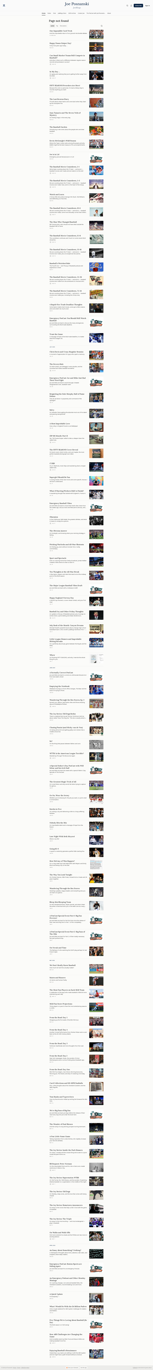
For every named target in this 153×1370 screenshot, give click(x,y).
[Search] (127, 5)
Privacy (14, 1367)
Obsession (54, 517)
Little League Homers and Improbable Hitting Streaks (65, 640)
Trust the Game (56, 334)
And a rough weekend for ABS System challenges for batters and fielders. (68, 1310)
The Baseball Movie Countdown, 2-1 (64, 167)
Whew (52, 655)
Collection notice (25, 1367)
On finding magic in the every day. (60, 117)
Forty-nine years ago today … (58, 45)
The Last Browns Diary (59, 99)
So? (51, 741)
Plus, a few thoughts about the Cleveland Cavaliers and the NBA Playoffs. (67, 1086)
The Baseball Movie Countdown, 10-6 (65, 208)
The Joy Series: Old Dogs (60, 1191)
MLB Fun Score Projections (61, 1004)
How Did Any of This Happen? (62, 861)
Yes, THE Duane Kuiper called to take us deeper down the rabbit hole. (67, 439)
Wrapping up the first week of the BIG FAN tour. (64, 1020)
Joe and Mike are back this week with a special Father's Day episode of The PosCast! (68, 771)
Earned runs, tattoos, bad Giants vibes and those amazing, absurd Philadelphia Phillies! (67, 703)
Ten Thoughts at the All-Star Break (64, 572)
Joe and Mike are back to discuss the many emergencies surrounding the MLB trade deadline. (67, 324)
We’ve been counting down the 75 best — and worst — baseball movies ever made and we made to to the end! (66, 170)
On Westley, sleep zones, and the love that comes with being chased (68, 1195)
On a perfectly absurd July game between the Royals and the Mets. (68, 644)
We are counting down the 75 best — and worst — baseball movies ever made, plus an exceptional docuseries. (68, 253)
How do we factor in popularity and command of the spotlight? (66, 399)
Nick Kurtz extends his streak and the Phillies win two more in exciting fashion (68, 1236)
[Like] (51, 161)
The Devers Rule (56, 364)
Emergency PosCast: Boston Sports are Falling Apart (66, 1265)
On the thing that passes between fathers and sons (65, 743)
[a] (96, 158)
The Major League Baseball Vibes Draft (66, 585)
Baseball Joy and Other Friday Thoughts (66, 611)
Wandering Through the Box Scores (65, 888)
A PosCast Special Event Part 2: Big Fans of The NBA (67, 933)
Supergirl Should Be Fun (60, 477)
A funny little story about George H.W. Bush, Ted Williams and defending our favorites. (67, 197)
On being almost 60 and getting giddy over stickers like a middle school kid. (67, 731)
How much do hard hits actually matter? (62, 968)
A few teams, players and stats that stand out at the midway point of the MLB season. (68, 575)
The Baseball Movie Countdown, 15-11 (65, 236)
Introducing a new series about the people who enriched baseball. (67, 130)
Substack (135, 1367)
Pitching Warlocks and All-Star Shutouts (67, 544)
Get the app (83, 1367)
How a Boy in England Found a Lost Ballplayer (64, 426)
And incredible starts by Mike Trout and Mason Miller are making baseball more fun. (67, 1340)
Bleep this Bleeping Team (60, 902)
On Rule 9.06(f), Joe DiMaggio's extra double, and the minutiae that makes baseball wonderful (66, 367)
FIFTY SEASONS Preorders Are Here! (65, 85)
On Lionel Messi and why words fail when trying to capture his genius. (68, 785)
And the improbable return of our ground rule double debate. (68, 33)
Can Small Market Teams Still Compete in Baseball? (67, 56)
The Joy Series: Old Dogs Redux (63, 714)
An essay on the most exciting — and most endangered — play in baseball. (67, 1222)
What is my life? (54, 839)
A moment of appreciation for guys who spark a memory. (67, 354)
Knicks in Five (56, 809)
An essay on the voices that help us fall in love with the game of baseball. (68, 1208)
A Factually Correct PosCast (61, 673)
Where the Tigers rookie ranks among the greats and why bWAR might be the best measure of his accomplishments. (67, 144)
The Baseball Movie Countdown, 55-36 (66, 277)
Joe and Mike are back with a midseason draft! (64, 588)
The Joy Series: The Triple (61, 1219)
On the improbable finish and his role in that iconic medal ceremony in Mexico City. (67, 1167)
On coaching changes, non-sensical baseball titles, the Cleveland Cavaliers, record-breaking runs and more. (66, 1283)
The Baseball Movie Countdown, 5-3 (65, 181)
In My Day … (55, 72)
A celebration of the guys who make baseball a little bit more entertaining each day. (68, 993)
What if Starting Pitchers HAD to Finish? (67, 491)
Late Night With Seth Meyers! (62, 836)
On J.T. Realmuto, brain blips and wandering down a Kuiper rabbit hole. (68, 466)
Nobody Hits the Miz (58, 823)
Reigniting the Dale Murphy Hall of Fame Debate (67, 395)
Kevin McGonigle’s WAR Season (63, 141)
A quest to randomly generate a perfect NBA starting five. (67, 851)
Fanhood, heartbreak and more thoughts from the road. (67, 1046)
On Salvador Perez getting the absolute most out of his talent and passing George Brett (68, 413)
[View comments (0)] (62, 161)
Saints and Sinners (57, 978)
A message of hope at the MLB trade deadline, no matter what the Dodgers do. (67, 337)
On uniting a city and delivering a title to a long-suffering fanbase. (67, 812)
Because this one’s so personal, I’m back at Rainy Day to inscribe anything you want (67, 89)
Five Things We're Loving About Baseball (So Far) (68, 1321)
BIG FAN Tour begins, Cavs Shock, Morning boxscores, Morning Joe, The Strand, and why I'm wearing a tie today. (67, 1073)
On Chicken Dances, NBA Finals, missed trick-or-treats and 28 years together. (68, 878)
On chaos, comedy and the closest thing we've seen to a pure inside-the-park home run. (68, 1153)
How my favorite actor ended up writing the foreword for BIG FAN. (68, 1100)
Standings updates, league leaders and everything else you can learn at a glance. (67, 891)
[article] (76, 34)
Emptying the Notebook (60, 686)
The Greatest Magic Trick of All (63, 782)
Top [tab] (57, 26)
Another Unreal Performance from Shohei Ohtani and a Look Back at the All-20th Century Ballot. (68, 1033)
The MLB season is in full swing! (59, 1325)
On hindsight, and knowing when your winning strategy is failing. (67, 534)
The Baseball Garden (58, 127)
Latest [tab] (52, 26)
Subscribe (138, 5)
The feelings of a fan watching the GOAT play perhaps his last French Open (68, 951)
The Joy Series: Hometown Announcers (66, 1205)
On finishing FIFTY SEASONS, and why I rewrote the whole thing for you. (67, 658)
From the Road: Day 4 (59, 1030)
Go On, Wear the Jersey (59, 795)
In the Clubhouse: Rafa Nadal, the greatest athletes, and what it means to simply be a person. (68, 520)
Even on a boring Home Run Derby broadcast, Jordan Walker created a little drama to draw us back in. (68, 561)
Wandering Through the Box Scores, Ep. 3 (67, 700)
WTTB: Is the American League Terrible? (67, 753)
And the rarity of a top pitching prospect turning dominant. (68, 1126)
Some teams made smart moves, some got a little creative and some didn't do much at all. (67, 308)
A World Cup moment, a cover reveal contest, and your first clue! (68, 601)
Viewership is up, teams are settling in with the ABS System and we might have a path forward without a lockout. (68, 1354)
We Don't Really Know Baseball (63, 965)
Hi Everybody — (54, 1296)
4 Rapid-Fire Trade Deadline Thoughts (66, 305)
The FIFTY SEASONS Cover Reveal (64, 450)
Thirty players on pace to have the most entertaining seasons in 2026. (68, 1007)
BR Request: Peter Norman (61, 1164)
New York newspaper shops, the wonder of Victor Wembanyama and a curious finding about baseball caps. (67, 1059)
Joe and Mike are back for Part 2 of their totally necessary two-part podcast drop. (67, 937)
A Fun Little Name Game (60, 1136)
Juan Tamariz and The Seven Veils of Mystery (65, 114)
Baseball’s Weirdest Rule (60, 263)
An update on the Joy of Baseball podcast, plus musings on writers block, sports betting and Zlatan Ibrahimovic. (67, 615)
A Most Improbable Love (60, 424)
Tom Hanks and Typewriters (62, 1097)
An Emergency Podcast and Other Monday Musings (67, 1279)
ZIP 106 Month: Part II (59, 436)
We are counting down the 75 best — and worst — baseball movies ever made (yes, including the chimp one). (68, 294)
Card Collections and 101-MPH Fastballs (66, 1083)
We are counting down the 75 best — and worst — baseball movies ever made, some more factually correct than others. (68, 211)
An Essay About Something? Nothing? (65, 1250)
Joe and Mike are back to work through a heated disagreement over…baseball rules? (64, 383)
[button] (43, 13)
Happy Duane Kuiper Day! (60, 43)
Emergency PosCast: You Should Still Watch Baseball (68, 319)
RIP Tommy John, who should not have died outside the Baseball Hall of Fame (66, 225)
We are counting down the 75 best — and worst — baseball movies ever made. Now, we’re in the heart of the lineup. (68, 184)
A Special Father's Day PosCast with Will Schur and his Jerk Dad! (67, 767)
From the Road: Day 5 (58, 1017)
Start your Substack (73, 1367)
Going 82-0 (54, 849)
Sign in (147, 5)
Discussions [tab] (63, 26)
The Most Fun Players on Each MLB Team (67, 990)
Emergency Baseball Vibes (61, 503)
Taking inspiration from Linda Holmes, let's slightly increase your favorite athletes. (68, 1139)
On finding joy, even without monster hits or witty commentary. (65, 548)
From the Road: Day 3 (58, 1043)
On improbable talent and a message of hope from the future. (66, 826)
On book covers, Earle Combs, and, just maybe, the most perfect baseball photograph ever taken (67, 453)
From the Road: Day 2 (58, 1056)
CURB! (52, 463)
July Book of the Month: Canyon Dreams (66, 625)
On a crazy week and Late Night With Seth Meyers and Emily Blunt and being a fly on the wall (68, 864)
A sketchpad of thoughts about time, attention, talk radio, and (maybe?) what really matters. (68, 1253)
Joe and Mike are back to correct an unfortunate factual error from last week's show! (68, 676)
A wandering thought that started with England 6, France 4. (68, 493)
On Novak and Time (58, 948)
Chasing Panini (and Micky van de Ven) (66, 727)
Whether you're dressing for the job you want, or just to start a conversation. (68, 798)
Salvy (52, 410)
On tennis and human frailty (58, 980)
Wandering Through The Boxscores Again (62, 756)
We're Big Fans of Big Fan (60, 1110)
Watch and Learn (57, 194)
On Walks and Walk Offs (60, 1232)
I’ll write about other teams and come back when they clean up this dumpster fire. (68, 102)
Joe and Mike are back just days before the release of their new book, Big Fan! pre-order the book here (67, 1114)
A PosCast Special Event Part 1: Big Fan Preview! (66, 917)
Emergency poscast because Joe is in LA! (62, 157)
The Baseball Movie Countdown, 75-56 (66, 291)
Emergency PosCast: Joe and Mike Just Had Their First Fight (68, 379)
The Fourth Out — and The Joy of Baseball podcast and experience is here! (66, 266)
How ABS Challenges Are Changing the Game (66, 1335)
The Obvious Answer (58, 531)
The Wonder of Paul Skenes (61, 1124)
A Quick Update (56, 1294)
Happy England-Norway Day (62, 598)
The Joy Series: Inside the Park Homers (66, 1150)
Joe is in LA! (54, 154)
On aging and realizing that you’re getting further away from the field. (68, 75)
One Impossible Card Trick (61, 31)
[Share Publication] (131, 5)
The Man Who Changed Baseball (63, 222)
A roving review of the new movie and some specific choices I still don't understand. (68, 480)
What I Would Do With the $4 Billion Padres (68, 1306)
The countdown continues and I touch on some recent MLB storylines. (68, 239)
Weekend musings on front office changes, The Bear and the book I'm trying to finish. (68, 689)
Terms (18, 1367)
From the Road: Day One (60, 1069)
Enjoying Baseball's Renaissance (63, 1350)
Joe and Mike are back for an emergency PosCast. (65, 1269)
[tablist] (59, 26)
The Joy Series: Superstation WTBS (64, 1178)
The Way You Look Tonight (61, 875)
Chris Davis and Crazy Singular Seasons (66, 352)
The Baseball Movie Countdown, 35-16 (65, 249)
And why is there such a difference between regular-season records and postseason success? (68, 61)
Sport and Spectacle (58, 558)
